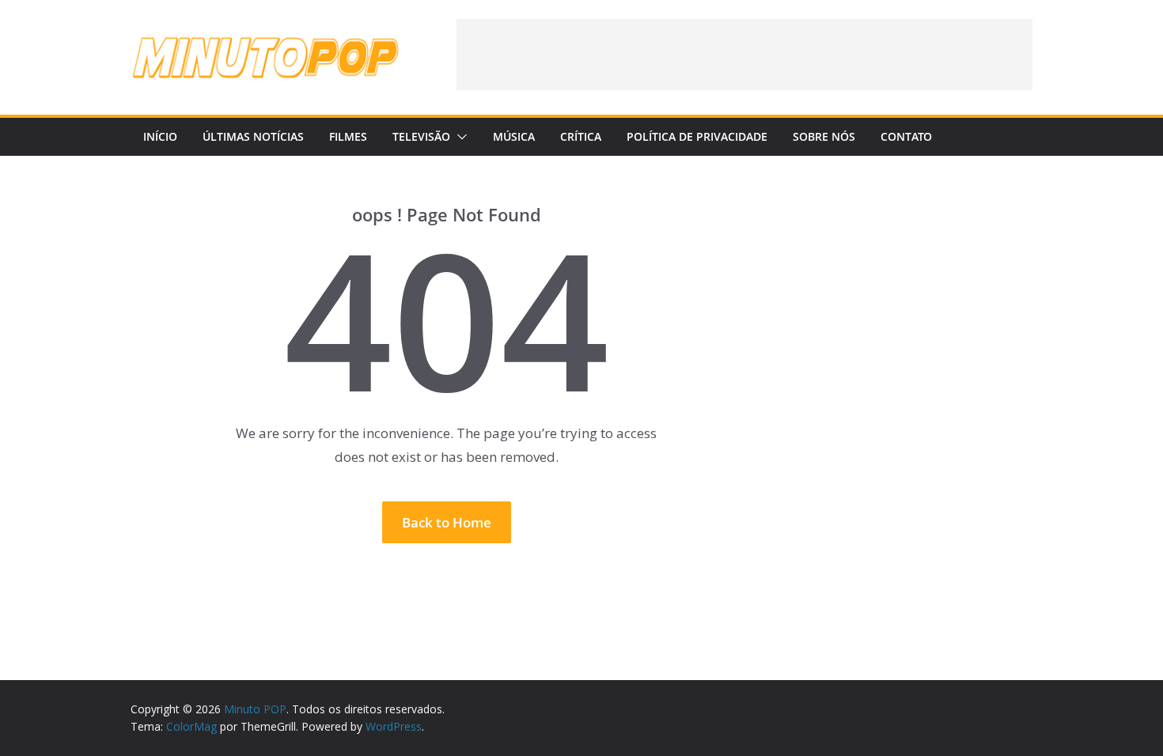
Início (160, 136)
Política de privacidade (697, 136)
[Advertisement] (744, 54)
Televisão (421, 136)
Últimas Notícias (253, 136)
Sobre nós (824, 136)
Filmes (348, 136)
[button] (459, 137)
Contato (906, 136)
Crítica (580, 136)
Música (514, 136)
